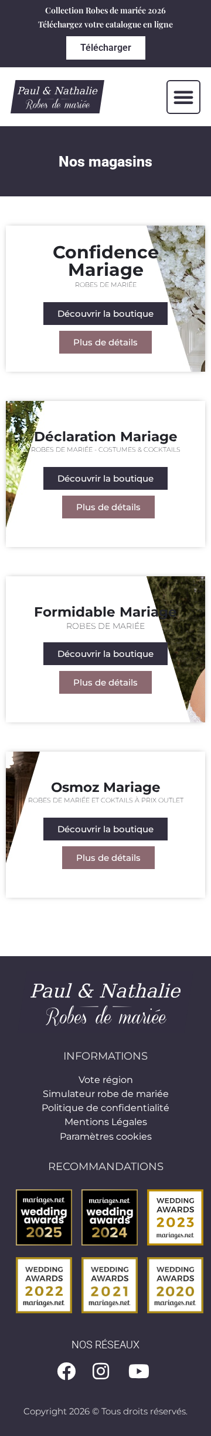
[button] (183, 97)
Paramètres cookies (106, 1136)
